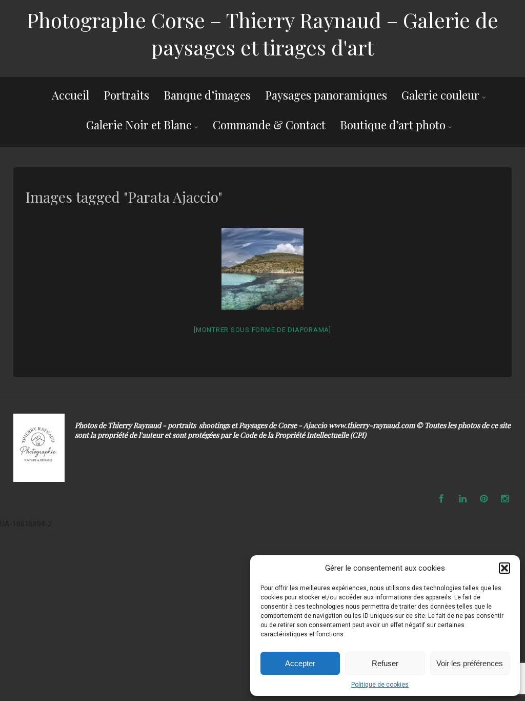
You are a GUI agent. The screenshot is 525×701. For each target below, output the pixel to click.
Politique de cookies (380, 684)
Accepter (300, 663)
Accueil (70, 95)
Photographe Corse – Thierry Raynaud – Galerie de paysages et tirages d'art (262, 33)
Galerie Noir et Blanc (139, 124)
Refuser (385, 663)
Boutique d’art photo (393, 124)
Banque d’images (207, 95)
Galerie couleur (440, 95)
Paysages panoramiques (326, 95)
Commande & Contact (269, 124)
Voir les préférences (469, 663)
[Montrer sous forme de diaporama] (262, 330)
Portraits (126, 95)
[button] (504, 568)
